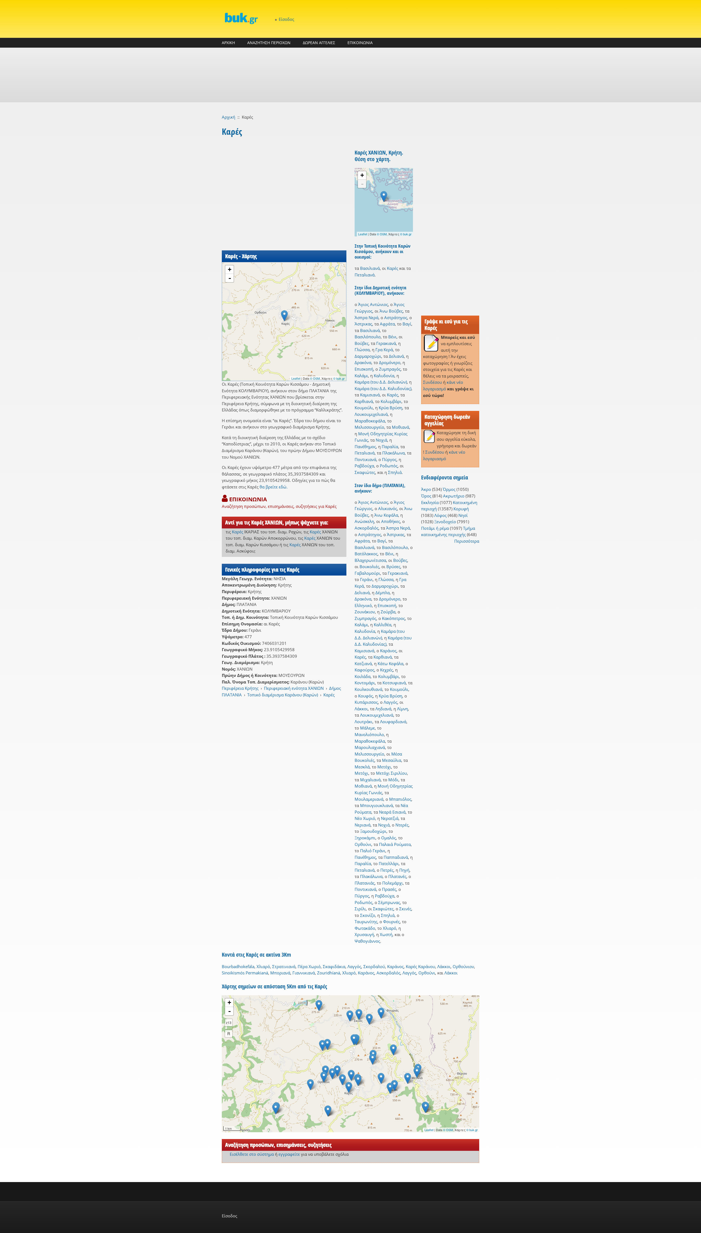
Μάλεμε (367, 728)
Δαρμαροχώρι (368, 356)
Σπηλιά (395, 472)
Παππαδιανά (396, 857)
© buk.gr (339, 378)
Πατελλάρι (389, 863)
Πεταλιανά (365, 275)
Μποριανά (280, 972)
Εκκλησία (430, 502)
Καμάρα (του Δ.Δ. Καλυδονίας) (383, 388)
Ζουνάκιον (365, 611)
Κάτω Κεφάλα (390, 663)
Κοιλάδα (362, 676)
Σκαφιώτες (365, 472)
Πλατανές (397, 876)
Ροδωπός (389, 465)
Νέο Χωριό (365, 818)
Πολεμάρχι (392, 883)
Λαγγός (390, 702)
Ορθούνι (363, 844)
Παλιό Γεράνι (372, 850)
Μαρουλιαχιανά (370, 747)
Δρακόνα (363, 362)
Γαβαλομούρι (367, 573)
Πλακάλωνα (393, 453)
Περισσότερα (466, 541)
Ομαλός (388, 837)
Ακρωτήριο (453, 496)
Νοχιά (381, 440)
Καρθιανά (364, 401)
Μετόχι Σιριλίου (391, 773)
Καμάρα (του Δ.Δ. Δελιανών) (381, 382)
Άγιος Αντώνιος (373, 304)
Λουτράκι (363, 721)
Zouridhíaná (328, 972)
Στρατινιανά (283, 966)
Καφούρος (364, 670)
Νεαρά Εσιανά (392, 812)
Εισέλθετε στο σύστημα (252, 1154)
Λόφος (440, 515)
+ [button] (229, 269)
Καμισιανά (370, 394)
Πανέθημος (365, 446)
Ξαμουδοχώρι (373, 831)
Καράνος (388, 650)
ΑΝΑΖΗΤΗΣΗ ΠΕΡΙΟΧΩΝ (269, 42)
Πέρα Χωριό (309, 966)
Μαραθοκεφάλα (370, 421)
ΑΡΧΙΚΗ (228, 42)
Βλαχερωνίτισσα (370, 560)
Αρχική (228, 117)
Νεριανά (362, 825)
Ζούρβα (388, 611)
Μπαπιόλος (400, 799)
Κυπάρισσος (366, 702)
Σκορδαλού (374, 966)
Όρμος (449, 489)
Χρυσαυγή (364, 934)
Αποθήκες (390, 521)
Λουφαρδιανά (393, 721)
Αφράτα (387, 324)
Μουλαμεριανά (369, 799)
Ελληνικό (363, 605)
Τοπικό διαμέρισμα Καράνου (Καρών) (282, 694)
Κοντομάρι (365, 682)
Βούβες (362, 343)
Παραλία (390, 446)
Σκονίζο (367, 915)
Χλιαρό (389, 928)
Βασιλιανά (370, 268)
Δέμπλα (382, 592)
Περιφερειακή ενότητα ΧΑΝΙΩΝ (294, 688)
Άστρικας (363, 324)
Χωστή (386, 934)
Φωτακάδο (365, 928)
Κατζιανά (363, 663)
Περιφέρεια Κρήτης (240, 688)
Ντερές (402, 825)
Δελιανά (396, 356)
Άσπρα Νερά (366, 317)
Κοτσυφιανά (394, 682)
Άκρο (426, 489)
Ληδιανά (383, 708)
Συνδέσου (432, 382)
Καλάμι (361, 375)
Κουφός (365, 696)
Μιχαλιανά (370, 779)
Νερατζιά (389, 818)
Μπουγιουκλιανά (376, 805)
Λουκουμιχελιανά (371, 414)
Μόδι (393, 779)
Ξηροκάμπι (365, 837)
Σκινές (405, 908)
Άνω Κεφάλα (386, 515)
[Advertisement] (350, 75)
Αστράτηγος (395, 317)
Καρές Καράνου (420, 966)
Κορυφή (461, 508)
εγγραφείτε (289, 1154)
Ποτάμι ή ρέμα (435, 528)
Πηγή (404, 870)
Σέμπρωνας (389, 902)
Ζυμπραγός (390, 369)
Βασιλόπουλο (368, 336)
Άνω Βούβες (391, 311)
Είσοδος (286, 19)
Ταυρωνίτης (366, 921)
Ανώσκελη (364, 521)
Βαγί (407, 324)
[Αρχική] (241, 18)
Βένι (392, 336)
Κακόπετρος (393, 618)
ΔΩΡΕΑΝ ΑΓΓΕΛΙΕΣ (319, 42)
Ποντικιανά (365, 459)
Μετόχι (384, 766)
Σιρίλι (360, 908)
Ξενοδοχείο (445, 521)
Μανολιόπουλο (369, 734)
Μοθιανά (400, 427)
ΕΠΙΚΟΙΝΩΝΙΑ (360, 42)
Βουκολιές (369, 566)
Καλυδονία (384, 375)
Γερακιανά (386, 343)
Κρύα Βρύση (390, 407)
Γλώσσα (362, 349)
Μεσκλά (362, 766)
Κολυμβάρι (391, 401)
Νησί (463, 515)
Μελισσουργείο (369, 427)
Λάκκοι (361, 708)
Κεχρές (386, 670)
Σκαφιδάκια (334, 966)
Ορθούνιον (463, 966)
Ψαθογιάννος (367, 941)
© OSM (315, 378)
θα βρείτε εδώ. (274, 487)
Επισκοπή (364, 369)
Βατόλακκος (366, 553)
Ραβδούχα (364, 465)
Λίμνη (402, 708)
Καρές (237, 531)
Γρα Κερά (384, 349)
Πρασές (389, 889)
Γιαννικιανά (303, 972)
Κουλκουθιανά (368, 689)
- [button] (230, 278)
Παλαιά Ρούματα (395, 844)
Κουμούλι (364, 407)
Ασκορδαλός (366, 528)
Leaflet (295, 378)
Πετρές (386, 870)
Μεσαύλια (391, 760)
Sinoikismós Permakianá (245, 972)
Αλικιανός (387, 508)
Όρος (426, 496)
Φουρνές (391, 921)
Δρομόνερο (389, 362)
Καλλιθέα (382, 624)
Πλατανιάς (365, 883)
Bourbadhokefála (238, 966)
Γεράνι (366, 579)
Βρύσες (393, 566)
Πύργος (389, 459)
